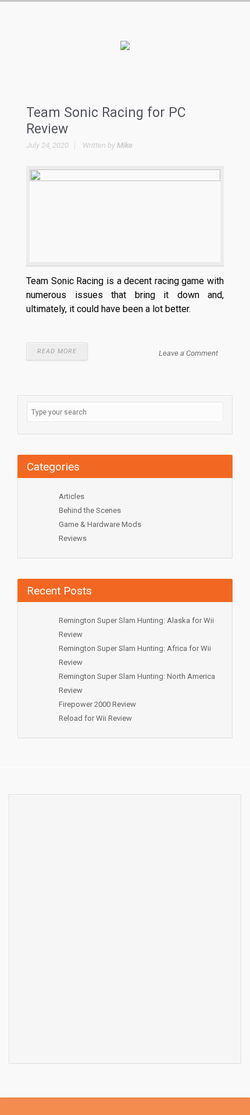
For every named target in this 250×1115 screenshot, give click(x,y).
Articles (71, 496)
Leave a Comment (188, 353)
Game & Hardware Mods (100, 524)
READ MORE (57, 351)
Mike (125, 145)
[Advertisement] (125, 926)
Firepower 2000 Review (97, 704)
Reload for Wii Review (95, 718)
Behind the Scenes (90, 510)
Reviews (73, 538)
